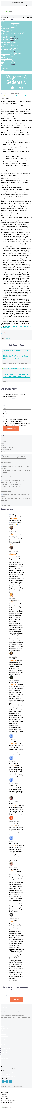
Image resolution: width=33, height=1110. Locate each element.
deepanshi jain (13, 657)
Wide (6, 1096)
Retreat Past (4, 1054)
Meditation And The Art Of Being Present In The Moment (15, 357)
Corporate (3, 1034)
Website (5, 414)
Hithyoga (3, 1087)
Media (12, 56)
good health (7, 326)
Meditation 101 (4, 44)
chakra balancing (6, 449)
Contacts (12, 65)
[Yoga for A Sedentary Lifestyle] (10, 93)
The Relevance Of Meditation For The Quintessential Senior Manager (16, 375)
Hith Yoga (19, 326)
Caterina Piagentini (14, 918)
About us (12, 52)
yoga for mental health (21, 363)
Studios (2, 30)
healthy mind (13, 326)
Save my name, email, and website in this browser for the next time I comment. (15, 420)
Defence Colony (5, 32)
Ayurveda (4, 442)
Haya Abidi (12, 598)
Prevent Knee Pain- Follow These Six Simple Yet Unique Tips (16, 499)
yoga (8, 328)
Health (11, 95)
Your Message (7, 401)
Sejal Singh (12, 739)
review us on (12, 525)
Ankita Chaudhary (14, 783)
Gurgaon (3, 33)
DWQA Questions (15, 63)
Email (4, 408)
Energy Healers (14, 55)
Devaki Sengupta (14, 821)
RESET (10, 1093)
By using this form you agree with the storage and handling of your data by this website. (16, 424)
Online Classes (4, 36)
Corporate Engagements (16, 37)
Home (11, 19)
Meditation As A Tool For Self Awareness (13, 458)
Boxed (2, 1096)
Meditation (5, 363)
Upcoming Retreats (5, 54)
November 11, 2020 (6, 463)
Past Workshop (4, 51)
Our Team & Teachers (6, 59)
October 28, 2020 (6, 491)
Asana (2, 67)
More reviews (13, 980)
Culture (3, 451)
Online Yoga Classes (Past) (7, 38)
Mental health (12, 363)
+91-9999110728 (27, 5)
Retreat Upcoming (5, 1052)
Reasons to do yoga (23, 95)
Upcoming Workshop (6, 50)
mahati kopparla (13, 801)
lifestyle (24, 326)
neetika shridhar (13, 551)
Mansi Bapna (12, 761)
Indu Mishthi (12, 531)
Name (4, 403)
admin (8, 338)
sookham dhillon (14, 681)
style (5, 328)
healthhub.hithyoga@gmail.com (8, 1073)
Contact (3, 1040)
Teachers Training (15, 23)
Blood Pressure (5, 445)
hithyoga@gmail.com (17, 3)
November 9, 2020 (6, 477)
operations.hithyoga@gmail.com (8, 1076)
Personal (13, 35)
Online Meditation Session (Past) (18, 34)
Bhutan (3, 443)
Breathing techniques (7, 447)
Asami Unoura (13, 841)
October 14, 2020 (5, 505)
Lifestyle (16, 95)
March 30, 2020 (5, 95)
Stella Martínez (13, 867)
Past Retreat (14, 50)
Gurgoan (3, 1030)
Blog (2, 65)
